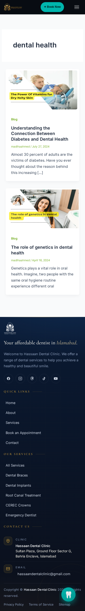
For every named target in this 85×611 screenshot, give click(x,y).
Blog (14, 119)
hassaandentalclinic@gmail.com (43, 574)
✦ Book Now (52, 6)
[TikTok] (44, 378)
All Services (15, 465)
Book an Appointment (23, 433)
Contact (12, 443)
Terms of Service (41, 604)
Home (10, 403)
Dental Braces (17, 475)
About (11, 413)
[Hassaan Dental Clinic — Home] (13, 7)
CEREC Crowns (18, 505)
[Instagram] (20, 378)
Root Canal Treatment (23, 495)
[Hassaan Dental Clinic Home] (42, 328)
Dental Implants (18, 485)
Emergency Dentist (21, 515)
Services (12, 423)
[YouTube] (55, 378)
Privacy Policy (14, 604)
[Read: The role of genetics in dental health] (42, 208)
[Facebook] (8, 378)
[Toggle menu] (76, 7)
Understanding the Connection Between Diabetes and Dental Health (39, 133)
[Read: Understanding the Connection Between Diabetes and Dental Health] (42, 89)
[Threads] (32, 378)
